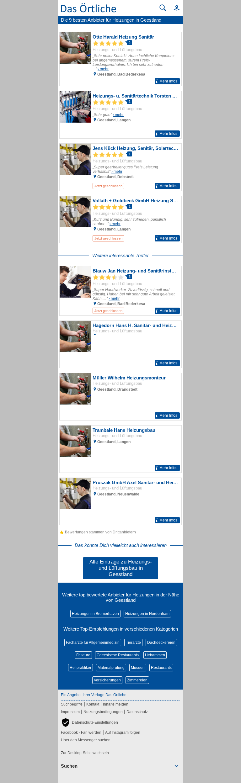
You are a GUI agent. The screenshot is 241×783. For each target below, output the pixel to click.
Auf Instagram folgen (122, 732)
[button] (174, 7)
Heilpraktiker (80, 667)
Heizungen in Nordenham (147, 613)
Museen (138, 667)
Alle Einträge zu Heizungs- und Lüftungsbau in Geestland (120, 568)
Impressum (70, 712)
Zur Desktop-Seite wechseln (85, 753)
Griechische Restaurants (118, 655)
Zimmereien (137, 680)
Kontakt (92, 704)
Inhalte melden (115, 704)
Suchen (69, 766)
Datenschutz (137, 712)
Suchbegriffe (72, 704)
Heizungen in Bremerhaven (95, 613)
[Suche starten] (163, 8)
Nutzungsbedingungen (103, 712)
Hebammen (155, 655)
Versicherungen (107, 680)
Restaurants (161, 667)
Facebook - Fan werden (81, 732)
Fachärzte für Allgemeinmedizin (93, 642)
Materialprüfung (111, 667)
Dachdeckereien (161, 642)
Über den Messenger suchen (85, 740)
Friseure (83, 655)
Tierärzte (133, 642)
